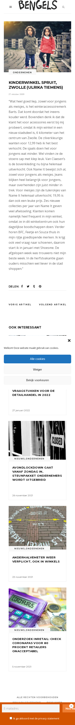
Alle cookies (37, 358)
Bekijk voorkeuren (37, 380)
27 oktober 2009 (16, 94)
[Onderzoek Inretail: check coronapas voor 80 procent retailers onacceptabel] (37, 609)
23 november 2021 (22, 576)
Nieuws (19, 459)
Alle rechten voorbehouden (37, 697)
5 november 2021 (21, 666)
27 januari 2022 (21, 410)
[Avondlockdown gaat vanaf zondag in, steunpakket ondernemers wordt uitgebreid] (37, 440)
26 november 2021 (22, 495)
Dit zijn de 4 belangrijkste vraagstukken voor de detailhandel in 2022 (37, 391)
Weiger (37, 369)
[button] (69, 340)
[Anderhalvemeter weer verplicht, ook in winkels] (37, 528)
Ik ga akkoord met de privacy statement (36, 718)
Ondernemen (22, 72)
